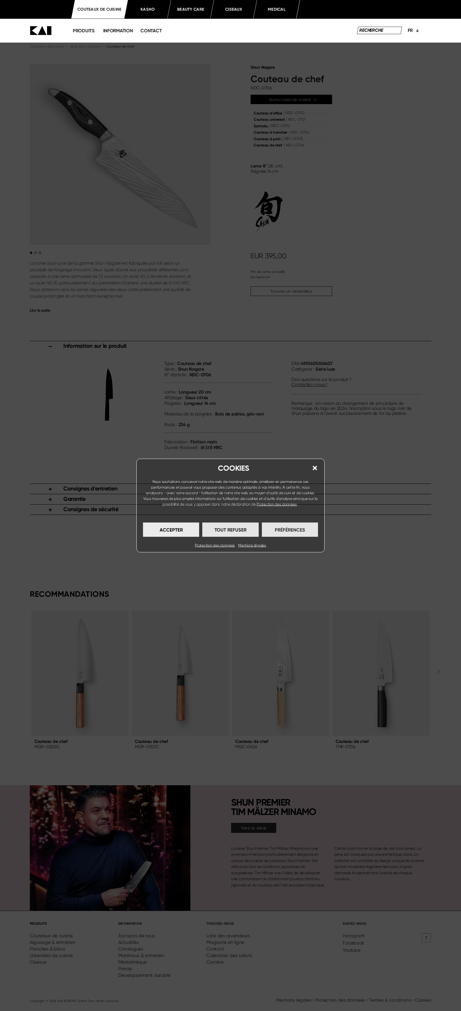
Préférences (290, 529)
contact (151, 31)
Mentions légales (252, 545)
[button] (315, 468)
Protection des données (277, 504)
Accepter (171, 529)
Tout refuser (230, 529)
